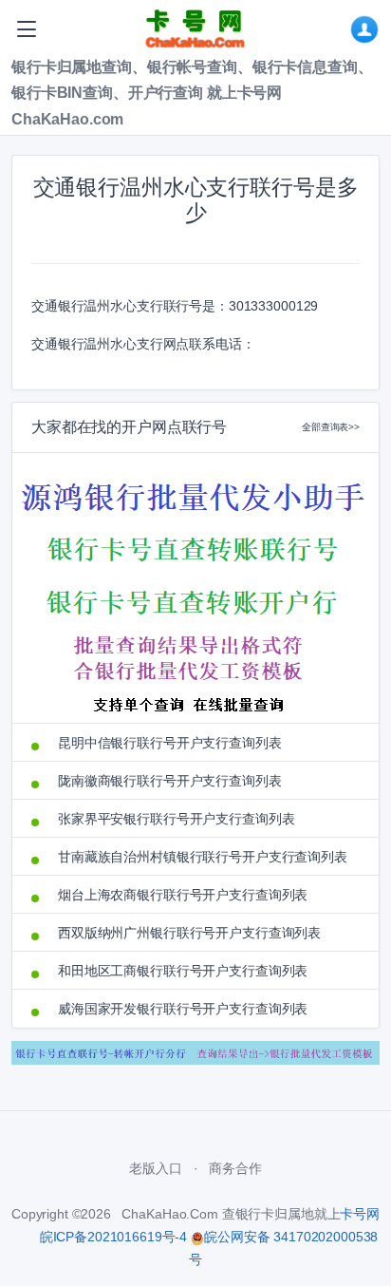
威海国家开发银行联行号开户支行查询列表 (182, 1008)
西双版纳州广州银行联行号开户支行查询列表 (189, 932)
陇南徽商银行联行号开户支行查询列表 (170, 780)
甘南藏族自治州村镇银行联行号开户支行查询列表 (202, 856)
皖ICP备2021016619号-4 (113, 1236)
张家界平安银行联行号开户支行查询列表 (176, 818)
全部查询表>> (331, 427)
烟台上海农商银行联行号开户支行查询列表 (182, 894)
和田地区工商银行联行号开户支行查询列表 (182, 970)
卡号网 (360, 1213)
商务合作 (235, 1168)
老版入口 (155, 1168)
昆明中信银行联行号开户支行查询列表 (170, 742)
